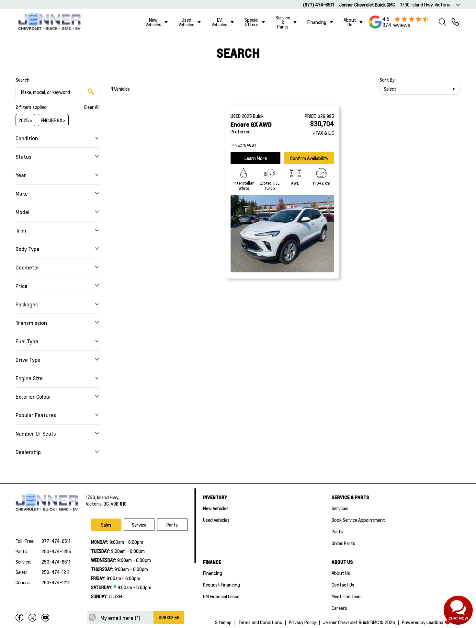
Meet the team (347, 596)
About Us (350, 22)
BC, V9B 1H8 (115, 504)
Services (340, 508)
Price (22, 285)
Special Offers (251, 22)
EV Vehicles (219, 22)
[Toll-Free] (455, 22)
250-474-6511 (55, 562)
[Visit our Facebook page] (19, 618)
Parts (172, 525)
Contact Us (343, 585)
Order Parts (343, 543)
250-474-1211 (55, 572)
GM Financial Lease (221, 596)
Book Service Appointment (358, 520)
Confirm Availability (309, 158)
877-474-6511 (55, 541)
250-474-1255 (56, 551)
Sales (106, 525)
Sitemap (223, 622)
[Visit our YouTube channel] (45, 618)
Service (139, 525)
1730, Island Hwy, (102, 497)
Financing (316, 22)
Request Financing (221, 585)
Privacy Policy (302, 622)
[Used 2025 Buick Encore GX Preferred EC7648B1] (282, 233)
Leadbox (435, 622)
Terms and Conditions (260, 622)
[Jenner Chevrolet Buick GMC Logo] (53, 22)
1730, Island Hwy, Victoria (425, 4)
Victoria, (95, 504)
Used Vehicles (186, 22)
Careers (339, 608)
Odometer (28, 267)
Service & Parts (283, 22)
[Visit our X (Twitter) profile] (32, 618)
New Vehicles (153, 22)
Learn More (255, 158)
